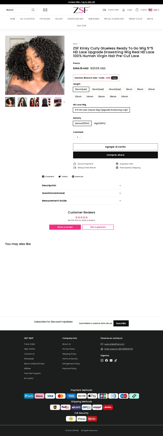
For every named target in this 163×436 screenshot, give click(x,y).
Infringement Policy (71, 363)
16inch (129, 89)
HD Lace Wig (79, 104)
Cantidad (78, 132)
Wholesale (29, 358)
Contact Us (29, 354)
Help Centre (29, 349)
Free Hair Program (32, 373)
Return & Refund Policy (34, 363)
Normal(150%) (82, 123)
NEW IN (150, 19)
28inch (113, 96)
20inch (151, 89)
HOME (12, 19)
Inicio (75, 44)
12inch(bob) (98, 89)
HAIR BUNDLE (94, 19)
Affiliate (27, 368)
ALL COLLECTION (27, 19)
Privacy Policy (68, 349)
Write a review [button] (65, 227)
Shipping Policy (69, 354)
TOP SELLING (45, 19)
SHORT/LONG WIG (75, 19)
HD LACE (59, 19)
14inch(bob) (115, 89)
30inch (124, 96)
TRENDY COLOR (135, 19)
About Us (66, 344)
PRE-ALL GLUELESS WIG (114, 19)
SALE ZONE (81, 25)
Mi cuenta (28, 378)
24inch (89, 96)
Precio (76, 63)
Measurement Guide (54, 200)
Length (76, 83)
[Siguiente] (63, 102)
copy (114, 78)
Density (77, 118)
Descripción (49, 185)
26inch (101, 96)
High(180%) (100, 123)
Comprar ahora (115, 154)
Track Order (29, 344)
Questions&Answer (53, 193)
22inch (78, 96)
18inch (140, 89)
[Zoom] (34, 65)
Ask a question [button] (98, 227)
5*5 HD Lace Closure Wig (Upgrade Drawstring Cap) (101, 110)
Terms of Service (70, 358)
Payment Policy (69, 368)
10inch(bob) (81, 89)
